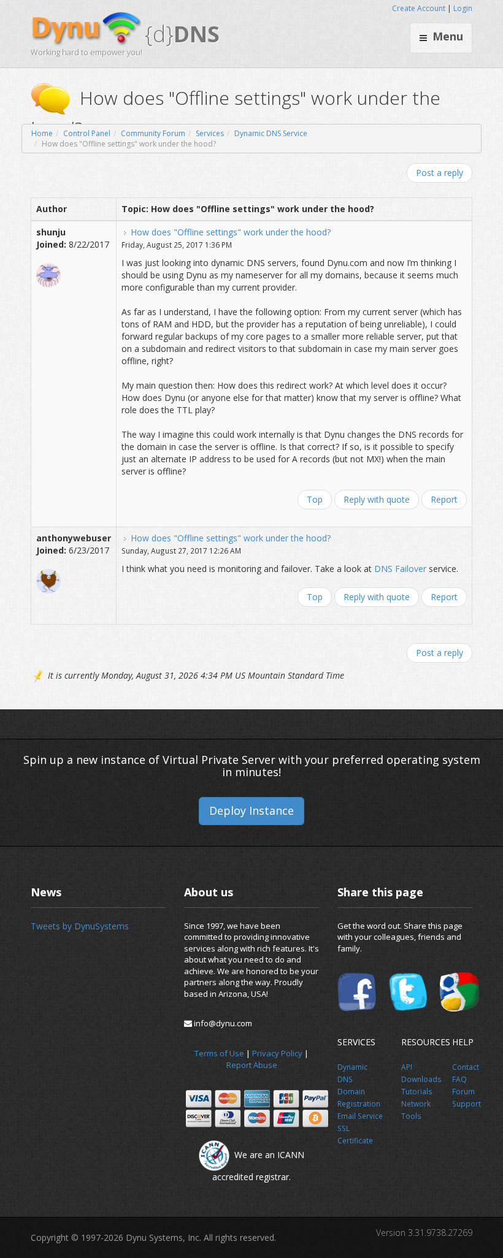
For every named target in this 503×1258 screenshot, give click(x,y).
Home (42, 133)
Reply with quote (377, 499)
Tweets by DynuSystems (80, 926)
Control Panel (86, 133)
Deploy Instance (251, 810)
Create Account (418, 8)
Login (462, 8)
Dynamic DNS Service (270, 133)
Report (444, 499)
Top (315, 499)
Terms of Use (219, 1053)
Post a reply (439, 172)
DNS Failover (400, 568)
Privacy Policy (277, 1053)
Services (210, 133)
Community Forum (153, 133)
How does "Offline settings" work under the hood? (231, 232)
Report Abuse (251, 1064)
